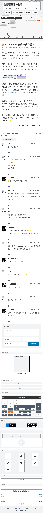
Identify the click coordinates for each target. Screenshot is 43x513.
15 (28, 409)
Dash (29, 53)
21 (22, 412)
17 (38, 409)
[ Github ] (21, 386)
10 (38, 406)
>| (23, 442)
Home (8, 12)
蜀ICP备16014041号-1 (21, 510)
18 (5, 412)
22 (28, 412)
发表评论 (33, 344)
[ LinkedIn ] (21, 383)
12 (10, 409)
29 (28, 415)
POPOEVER (19, 53)
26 (10, 415)
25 (5, 415)
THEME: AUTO (21, 480)
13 (16, 409)
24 (38, 412)
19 (10, 412)
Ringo (19, 64)
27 (16, 415)
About (35, 12)
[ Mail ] (21, 389)
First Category (18, 12)
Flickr (26, 67)
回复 (9, 153)
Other (28, 12)
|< (19, 442)
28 (22, 415)
